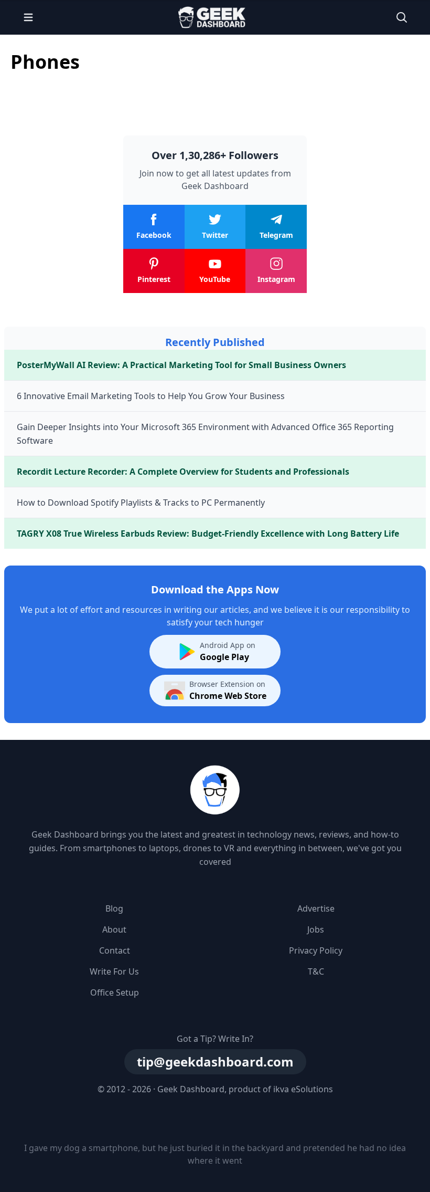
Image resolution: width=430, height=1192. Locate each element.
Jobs (315, 929)
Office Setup (114, 992)
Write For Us (114, 971)
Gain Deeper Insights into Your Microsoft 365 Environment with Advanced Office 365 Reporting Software (205, 433)
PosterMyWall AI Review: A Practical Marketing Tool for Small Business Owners (181, 365)
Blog (114, 908)
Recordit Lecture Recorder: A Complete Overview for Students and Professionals (183, 471)
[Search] (401, 17)
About (114, 929)
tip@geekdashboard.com (215, 1061)
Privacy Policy (315, 950)
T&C (316, 971)
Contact (114, 950)
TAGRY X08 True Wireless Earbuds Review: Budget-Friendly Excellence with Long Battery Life (208, 533)
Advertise (316, 908)
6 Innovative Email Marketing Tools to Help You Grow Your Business (151, 396)
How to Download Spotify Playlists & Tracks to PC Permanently (141, 502)
